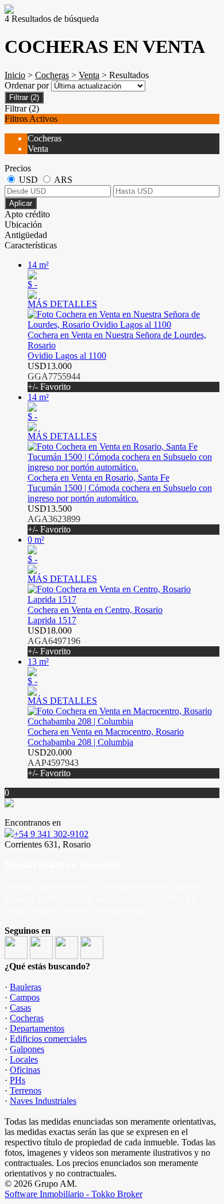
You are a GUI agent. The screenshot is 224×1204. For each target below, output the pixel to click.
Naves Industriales (43, 1101)
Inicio (15, 75)
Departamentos (37, 1028)
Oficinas (25, 1070)
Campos (25, 997)
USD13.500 (54, 519)
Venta (89, 75)
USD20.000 (53, 762)
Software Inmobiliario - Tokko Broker (73, 1194)
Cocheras (52, 75)
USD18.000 (54, 641)
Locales (24, 1059)
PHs (17, 1080)
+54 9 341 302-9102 (51, 834)
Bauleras (25, 987)
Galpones (27, 1049)
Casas (20, 1008)
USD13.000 (54, 376)
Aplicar (20, 203)
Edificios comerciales (48, 1039)
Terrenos (25, 1090)
